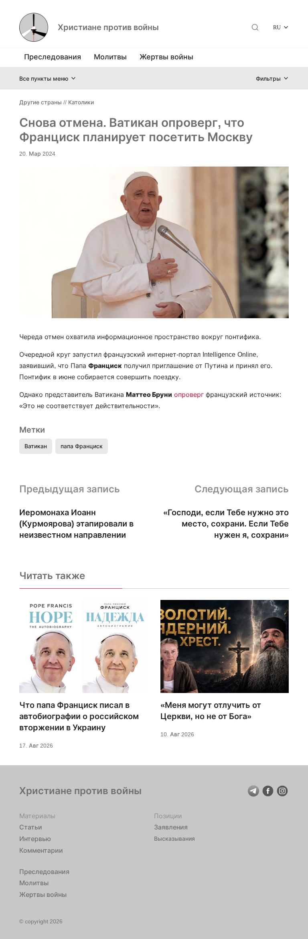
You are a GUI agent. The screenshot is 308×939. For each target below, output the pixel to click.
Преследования (52, 57)
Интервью (35, 839)
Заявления (171, 827)
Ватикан (35, 446)
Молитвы (110, 57)
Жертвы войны (166, 57)
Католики (81, 102)
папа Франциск (82, 446)
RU (277, 27)
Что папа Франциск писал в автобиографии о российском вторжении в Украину (79, 716)
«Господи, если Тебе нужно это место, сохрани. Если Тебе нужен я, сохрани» (226, 524)
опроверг (189, 394)
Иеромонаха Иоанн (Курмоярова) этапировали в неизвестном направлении (76, 524)
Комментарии (41, 850)
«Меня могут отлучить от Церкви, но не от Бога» (210, 710)
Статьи (30, 827)
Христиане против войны (108, 27)
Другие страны (40, 102)
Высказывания (174, 838)
